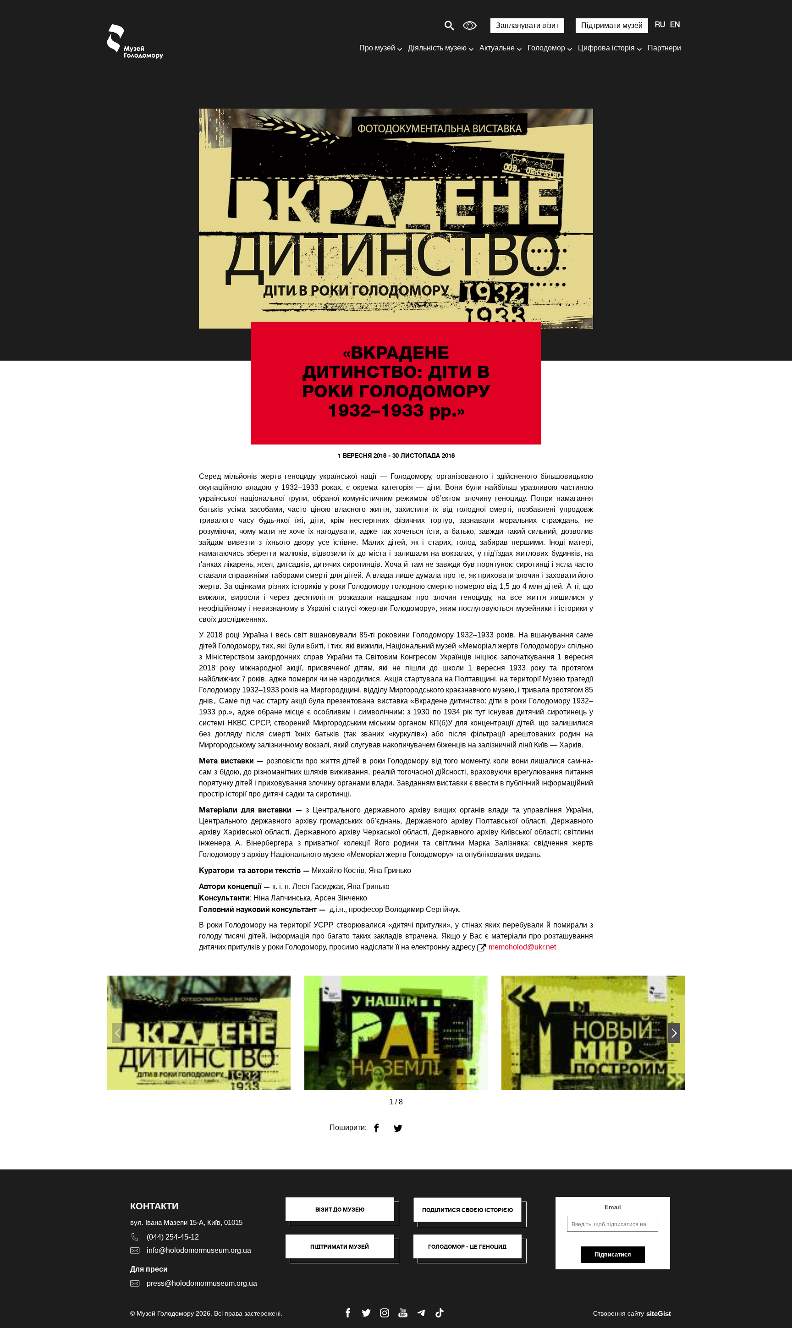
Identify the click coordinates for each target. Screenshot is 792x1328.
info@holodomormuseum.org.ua (199, 1250)
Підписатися (612, 1254)
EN (675, 25)
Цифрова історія (606, 48)
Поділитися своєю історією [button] (467, 1210)
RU (660, 25)
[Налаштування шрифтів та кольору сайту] (469, 25)
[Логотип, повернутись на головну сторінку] (136, 41)
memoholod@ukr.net (522, 947)
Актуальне (497, 48)
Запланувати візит (527, 25)
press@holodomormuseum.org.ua (202, 1283)
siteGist (658, 1313)
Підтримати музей (612, 25)
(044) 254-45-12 (173, 1237)
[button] (674, 1033)
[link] (344, 1251)
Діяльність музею (437, 48)
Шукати (417, 25)
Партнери (664, 48)
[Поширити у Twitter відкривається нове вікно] (403, 1124)
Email (613, 1207)
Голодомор (546, 48)
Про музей (377, 48)
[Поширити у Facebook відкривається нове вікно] (382, 1124)
